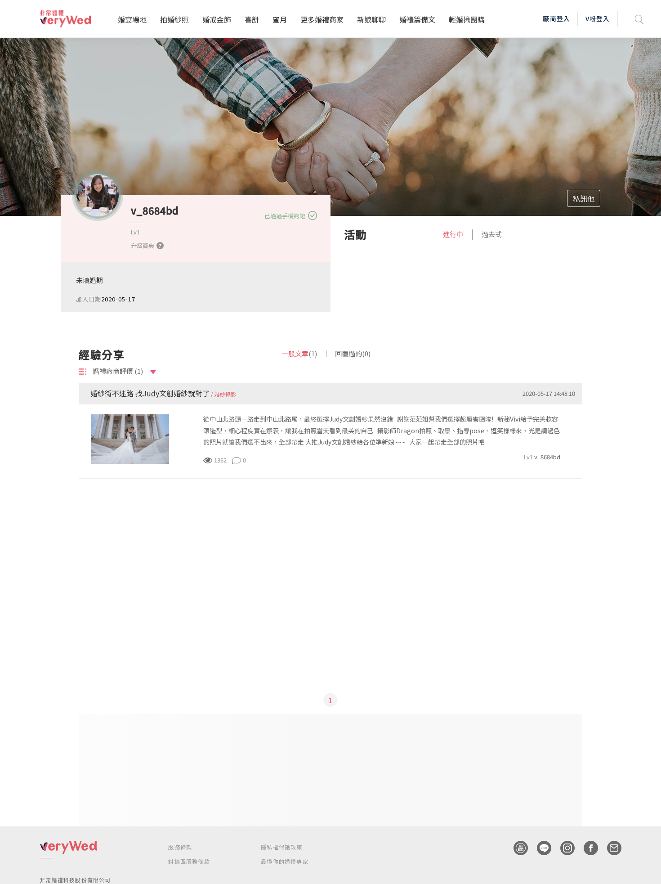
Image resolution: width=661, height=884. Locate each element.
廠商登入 (556, 18)
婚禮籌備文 (417, 19)
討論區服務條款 (189, 861)
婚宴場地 (132, 19)
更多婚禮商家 (322, 19)
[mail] (609, 848)
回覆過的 (353, 353)
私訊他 (583, 198)
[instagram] (563, 848)
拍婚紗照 (174, 19)
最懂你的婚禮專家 (284, 861)
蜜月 (279, 19)
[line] (539, 848)
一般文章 (299, 353)
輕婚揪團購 (467, 19)
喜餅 (252, 19)
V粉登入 (597, 18)
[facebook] (586, 848)
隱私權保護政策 (281, 847)
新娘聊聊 (371, 19)
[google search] (639, 18)
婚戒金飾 (216, 19)
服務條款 (180, 847)
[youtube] (516, 848)
